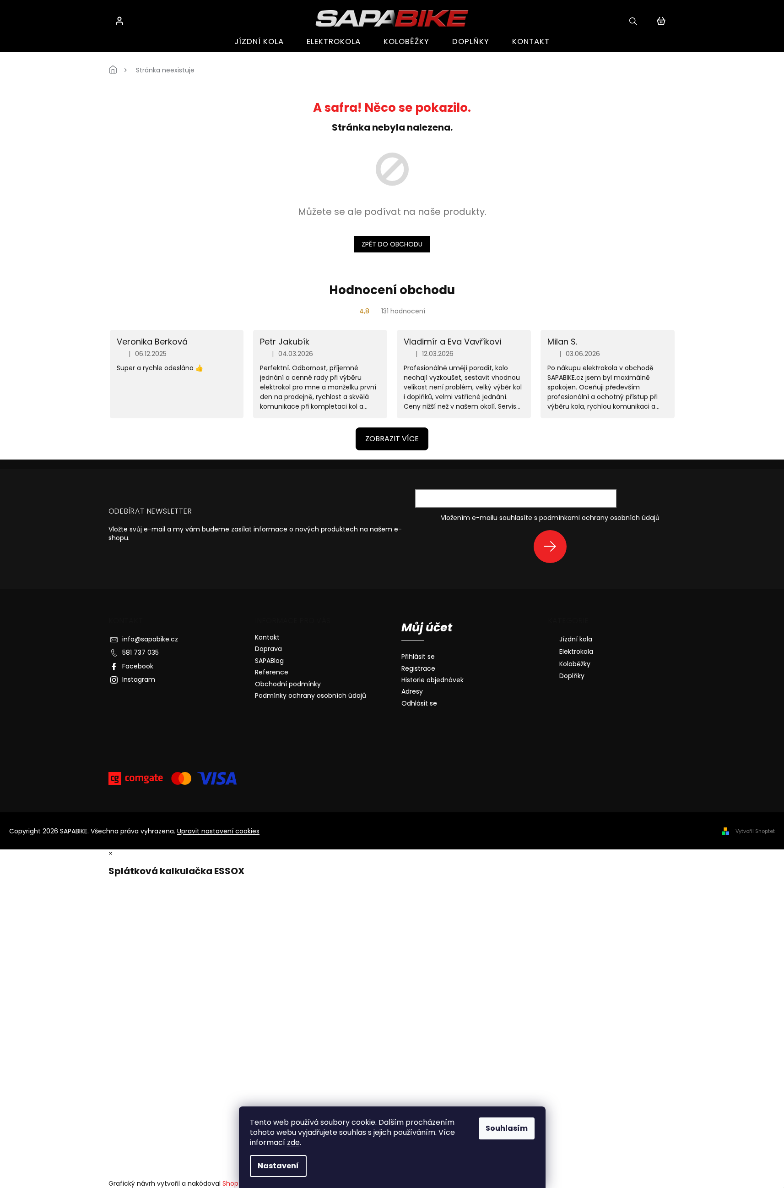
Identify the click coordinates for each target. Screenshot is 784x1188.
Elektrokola (576, 651)
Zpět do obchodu (392, 244)
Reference (271, 672)
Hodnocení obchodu (392, 290)
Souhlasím (507, 1128)
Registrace (418, 668)
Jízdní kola (575, 639)
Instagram (138, 679)
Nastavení (278, 1166)
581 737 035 (140, 652)
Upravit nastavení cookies (218, 831)
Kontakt (267, 637)
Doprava (268, 648)
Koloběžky (574, 663)
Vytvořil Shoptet (755, 831)
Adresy (412, 691)
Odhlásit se (419, 703)
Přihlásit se (554, 546)
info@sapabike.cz (150, 639)
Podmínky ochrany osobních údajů (310, 695)
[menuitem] (259, 41)
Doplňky (571, 675)
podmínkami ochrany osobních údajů (599, 517)
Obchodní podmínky (288, 684)
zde (293, 1142)
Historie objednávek (432, 680)
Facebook (137, 666)
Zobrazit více (392, 438)
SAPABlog (269, 660)
